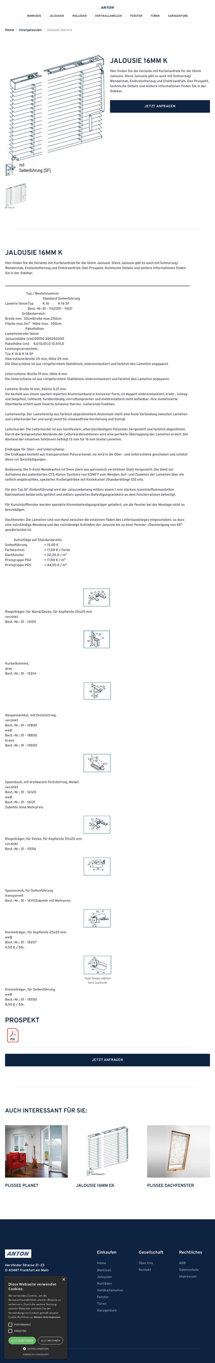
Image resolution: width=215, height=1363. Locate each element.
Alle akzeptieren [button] (22, 1340)
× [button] (63, 1279)
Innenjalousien (30, 30)
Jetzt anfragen (159, 106)
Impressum (188, 1277)
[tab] (16, 196)
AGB (182, 1263)
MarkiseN (34, 16)
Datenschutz (188, 1270)
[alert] (35, 1317)
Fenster (136, 16)
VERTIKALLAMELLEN (108, 16)
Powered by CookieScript (36, 1354)
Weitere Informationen (47, 1317)
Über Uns (146, 1263)
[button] (35, 1348)
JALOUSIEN (56, 16)
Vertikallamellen (110, 1290)
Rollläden (104, 1284)
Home (9, 30)
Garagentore (178, 16)
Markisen (104, 1270)
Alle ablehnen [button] (50, 1340)
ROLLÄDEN (79, 16)
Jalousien (104, 1277)
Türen (155, 16)
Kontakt (145, 1270)
